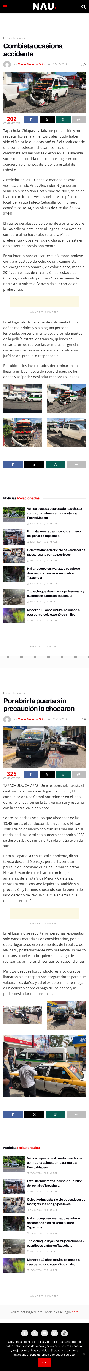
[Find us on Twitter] (34, 1333)
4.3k (54, 541)
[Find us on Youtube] (44, 1333)
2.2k (54, 583)
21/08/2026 (35, 601)
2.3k (54, 560)
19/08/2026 (35, 620)
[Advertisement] (44, 22)
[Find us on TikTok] (64, 1333)
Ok (44, 1362)
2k (54, 601)
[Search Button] (83, 6)
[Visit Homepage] (44, 6)
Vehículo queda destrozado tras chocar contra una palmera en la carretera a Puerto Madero (54, 513)
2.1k (54, 523)
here (74, 1312)
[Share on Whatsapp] (63, 119)
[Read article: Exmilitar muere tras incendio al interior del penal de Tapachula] (14, 537)
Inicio (6, 38)
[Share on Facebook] (31, 119)
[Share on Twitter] (47, 119)
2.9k (54, 620)
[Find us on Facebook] (24, 1333)
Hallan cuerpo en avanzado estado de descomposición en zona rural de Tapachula (53, 573)
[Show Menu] (5, 6)
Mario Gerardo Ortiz (32, 64)
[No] (83, 1354)
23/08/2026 (35, 523)
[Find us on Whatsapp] (54, 1333)
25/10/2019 (60, 64)
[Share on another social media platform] (79, 119)
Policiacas (19, 38)
